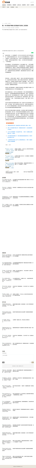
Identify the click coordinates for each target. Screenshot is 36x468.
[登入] (31, 2)
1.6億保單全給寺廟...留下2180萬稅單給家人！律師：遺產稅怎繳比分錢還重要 (20, 140)
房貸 (7, 144)
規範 (3, 362)
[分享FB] (3, 53)
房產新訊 (4, 4)
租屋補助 (12, 7)
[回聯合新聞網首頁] (3, 2)
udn (2, 23)
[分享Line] (3, 56)
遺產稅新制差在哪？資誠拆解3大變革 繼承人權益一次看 (19, 125)
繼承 (8, 7)
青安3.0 (4, 7)
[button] (32, 2)
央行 (10, 144)
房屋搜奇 (14, 4)
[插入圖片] (30, 362)
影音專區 (32, 4)
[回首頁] (6, 2)
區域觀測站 (9, 4)
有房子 (28, 4)
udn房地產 (5, 23)
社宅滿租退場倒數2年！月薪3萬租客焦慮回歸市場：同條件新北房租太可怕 (20, 136)
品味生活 (19, 4)
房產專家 (24, 4)
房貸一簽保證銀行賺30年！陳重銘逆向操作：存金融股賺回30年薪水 (20, 128)
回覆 (32, 362)
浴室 (17, 7)
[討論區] (3, 58)
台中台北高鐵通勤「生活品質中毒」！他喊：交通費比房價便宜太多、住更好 (20, 132)
